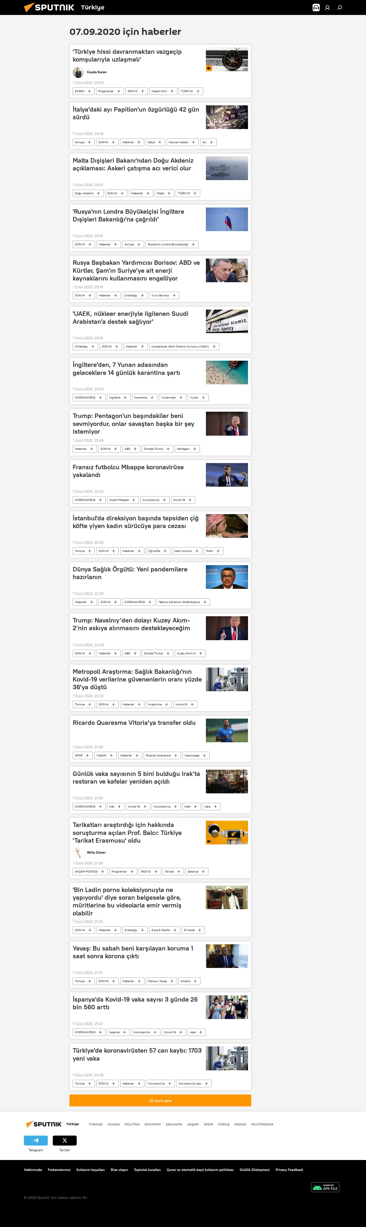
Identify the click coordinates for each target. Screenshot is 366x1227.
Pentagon (183, 449)
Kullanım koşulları (90, 1169)
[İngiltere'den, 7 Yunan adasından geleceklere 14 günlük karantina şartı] (227, 372)
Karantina (140, 397)
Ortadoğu (130, 295)
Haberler (128, 142)
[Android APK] (325, 1187)
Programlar (106, 91)
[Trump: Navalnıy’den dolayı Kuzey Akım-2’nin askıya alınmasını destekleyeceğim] (227, 628)
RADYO (133, 91)
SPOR (78, 755)
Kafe (187, 806)
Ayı (204, 142)
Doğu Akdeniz (84, 193)
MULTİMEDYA (262, 1124)
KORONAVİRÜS (85, 397)
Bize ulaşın (119, 1169)
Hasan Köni (159, 91)
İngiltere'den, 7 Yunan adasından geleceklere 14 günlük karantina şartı (126, 368)
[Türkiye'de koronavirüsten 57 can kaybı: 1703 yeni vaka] (227, 1058)
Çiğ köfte (154, 551)
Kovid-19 (179, 500)
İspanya (114, 1032)
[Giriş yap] (327, 7)
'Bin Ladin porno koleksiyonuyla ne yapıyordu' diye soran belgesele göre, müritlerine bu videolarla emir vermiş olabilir (127, 901)
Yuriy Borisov (160, 295)
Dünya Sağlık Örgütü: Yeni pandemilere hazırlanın (130, 573)
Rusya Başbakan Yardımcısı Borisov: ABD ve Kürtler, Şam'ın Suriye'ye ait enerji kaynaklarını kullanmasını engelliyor (136, 270)
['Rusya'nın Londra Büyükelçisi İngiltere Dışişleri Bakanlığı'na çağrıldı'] (227, 219)
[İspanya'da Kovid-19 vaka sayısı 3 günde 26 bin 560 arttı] (227, 1007)
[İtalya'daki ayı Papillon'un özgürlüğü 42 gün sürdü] (227, 117)
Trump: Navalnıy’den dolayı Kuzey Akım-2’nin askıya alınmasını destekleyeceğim (131, 624)
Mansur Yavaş (157, 981)
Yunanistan (168, 397)
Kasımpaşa (192, 755)
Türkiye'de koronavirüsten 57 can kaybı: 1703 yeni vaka (137, 1054)
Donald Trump (153, 449)
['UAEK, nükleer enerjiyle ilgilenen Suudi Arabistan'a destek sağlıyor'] (227, 321)
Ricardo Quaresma (158, 755)
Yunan (194, 397)
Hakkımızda (33, 1169)
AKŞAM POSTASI (86, 871)
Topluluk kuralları (147, 1169)
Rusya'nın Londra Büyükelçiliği (168, 244)
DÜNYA (103, 142)
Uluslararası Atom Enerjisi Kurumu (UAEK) (180, 346)
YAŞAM (101, 755)
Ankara (185, 981)
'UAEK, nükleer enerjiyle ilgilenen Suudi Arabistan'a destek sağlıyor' (130, 317)
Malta (160, 193)
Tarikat (169, 871)
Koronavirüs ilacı (190, 1083)
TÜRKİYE (187, 91)
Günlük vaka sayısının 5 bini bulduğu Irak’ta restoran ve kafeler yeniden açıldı (136, 777)
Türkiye (80, 551)
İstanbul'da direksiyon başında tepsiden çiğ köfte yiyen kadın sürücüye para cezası (136, 522)
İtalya (151, 142)
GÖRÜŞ (224, 1124)
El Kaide (189, 930)
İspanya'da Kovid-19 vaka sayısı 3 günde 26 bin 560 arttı (135, 1003)
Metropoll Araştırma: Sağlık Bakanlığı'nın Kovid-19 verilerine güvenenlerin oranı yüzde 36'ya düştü (137, 679)
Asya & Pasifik (160, 930)
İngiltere (114, 397)
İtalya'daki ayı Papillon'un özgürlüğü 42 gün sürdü (136, 113)
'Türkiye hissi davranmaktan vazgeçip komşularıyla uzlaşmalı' (127, 55)
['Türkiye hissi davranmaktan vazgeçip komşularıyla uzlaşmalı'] (227, 59)
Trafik (209, 551)
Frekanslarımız (59, 1169)
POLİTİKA (132, 1124)
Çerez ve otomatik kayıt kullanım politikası (200, 1169)
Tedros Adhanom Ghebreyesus (179, 602)
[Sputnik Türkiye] (51, 13)
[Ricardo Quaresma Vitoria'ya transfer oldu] (227, 730)
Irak (111, 806)
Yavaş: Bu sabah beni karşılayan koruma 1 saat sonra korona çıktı (133, 952)
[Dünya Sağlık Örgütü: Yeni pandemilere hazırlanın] (227, 577)
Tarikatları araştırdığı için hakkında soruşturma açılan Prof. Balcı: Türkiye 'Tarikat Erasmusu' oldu (127, 832)
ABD (127, 449)
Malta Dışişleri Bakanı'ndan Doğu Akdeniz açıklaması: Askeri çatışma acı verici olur (133, 164)
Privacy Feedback (289, 1169)
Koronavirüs (151, 500)
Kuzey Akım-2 (186, 653)
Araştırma (155, 704)
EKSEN (79, 91)
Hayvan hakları (178, 142)
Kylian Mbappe (119, 500)
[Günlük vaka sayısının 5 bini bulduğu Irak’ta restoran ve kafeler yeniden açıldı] (227, 781)
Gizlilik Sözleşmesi (255, 1169)
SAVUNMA (174, 1124)
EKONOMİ (153, 1124)
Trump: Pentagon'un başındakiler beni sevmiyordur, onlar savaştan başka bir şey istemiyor (133, 423)
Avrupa (79, 142)
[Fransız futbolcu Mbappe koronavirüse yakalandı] (227, 475)
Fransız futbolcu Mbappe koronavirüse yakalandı (128, 471)
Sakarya (193, 871)
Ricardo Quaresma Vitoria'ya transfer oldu (134, 723)
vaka (207, 806)
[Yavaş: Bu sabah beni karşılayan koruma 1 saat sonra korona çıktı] (227, 956)
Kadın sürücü (183, 551)
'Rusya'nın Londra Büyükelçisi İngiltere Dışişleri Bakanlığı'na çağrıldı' (128, 215)
